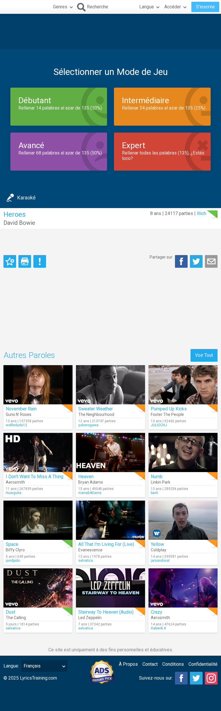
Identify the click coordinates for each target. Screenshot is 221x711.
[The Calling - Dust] (38, 588)
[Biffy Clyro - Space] (38, 520)
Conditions (173, 664)
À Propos (128, 664)
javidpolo (13, 561)
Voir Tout (204, 355)
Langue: (11, 666)
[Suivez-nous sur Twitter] (196, 678)
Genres (60, 7)
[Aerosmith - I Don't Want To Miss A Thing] (38, 452)
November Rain (21, 409)
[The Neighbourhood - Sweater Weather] (110, 384)
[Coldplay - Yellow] (183, 520)
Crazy (156, 612)
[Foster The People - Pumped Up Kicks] (183, 384)
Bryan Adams (90, 482)
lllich (201, 213)
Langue (146, 7)
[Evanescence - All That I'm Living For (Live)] (110, 520)
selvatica (85, 561)
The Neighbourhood (96, 414)
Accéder (172, 7)
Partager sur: (161, 257)
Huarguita (13, 493)
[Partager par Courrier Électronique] (211, 261)
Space (12, 544)
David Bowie (19, 222)
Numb (157, 476)
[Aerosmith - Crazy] (183, 588)
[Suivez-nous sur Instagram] (211, 678)
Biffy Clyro (15, 550)
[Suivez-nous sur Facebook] (181, 678)
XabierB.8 (158, 628)
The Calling (16, 617)
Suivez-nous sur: (156, 678)
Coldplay (158, 550)
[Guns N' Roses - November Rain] (38, 384)
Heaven (86, 476)
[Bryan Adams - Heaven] (110, 452)
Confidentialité (203, 664)
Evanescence (90, 550)
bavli (154, 493)
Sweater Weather (95, 409)
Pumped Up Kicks (169, 409)
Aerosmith (15, 482)
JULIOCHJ (159, 425)
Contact (150, 664)
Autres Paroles (29, 355)
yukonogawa (88, 425)
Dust (10, 612)
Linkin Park (160, 482)
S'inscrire (205, 7)
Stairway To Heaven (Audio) (106, 612)
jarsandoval (160, 561)
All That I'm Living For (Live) (106, 544)
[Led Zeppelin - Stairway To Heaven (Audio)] (110, 588)
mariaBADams (90, 493)
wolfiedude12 (16, 425)
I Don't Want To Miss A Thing (34, 476)
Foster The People (167, 414)
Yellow (157, 544)
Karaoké (26, 198)
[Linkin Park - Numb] (183, 452)
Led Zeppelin (90, 617)
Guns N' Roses (18, 414)
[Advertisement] (110, 31)
